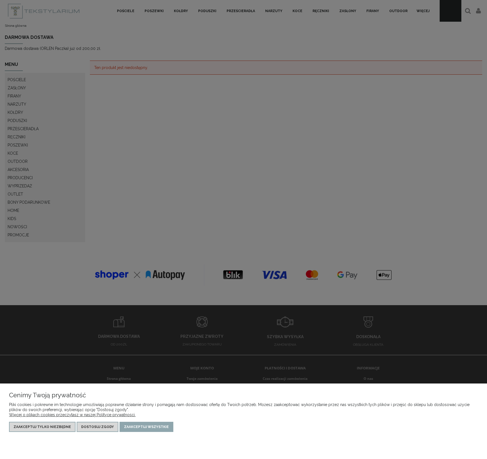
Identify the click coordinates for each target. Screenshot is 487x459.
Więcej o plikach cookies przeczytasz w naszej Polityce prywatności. (72, 415)
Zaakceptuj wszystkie (146, 427)
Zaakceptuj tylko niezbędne (42, 427)
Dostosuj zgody (97, 427)
